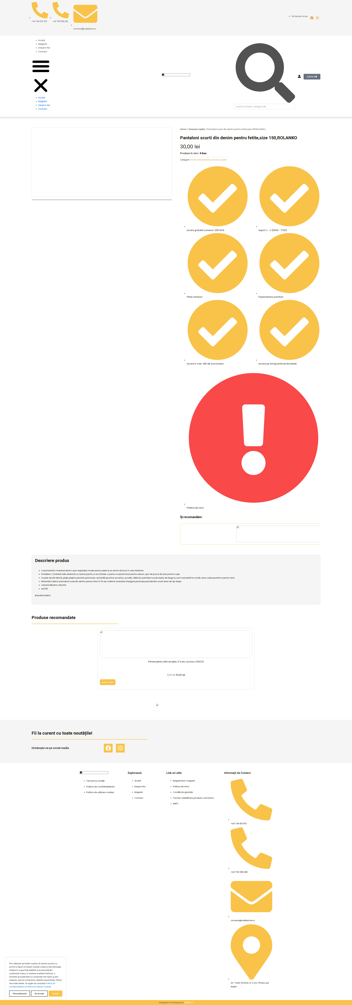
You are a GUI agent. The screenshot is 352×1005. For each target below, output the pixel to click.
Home (183, 129)
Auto (188, 707)
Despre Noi (44, 47)
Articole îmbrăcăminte (199, 160)
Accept (55, 993)
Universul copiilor (196, 129)
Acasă (41, 40)
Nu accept (39, 993)
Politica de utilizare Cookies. (39, 986)
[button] (41, 76)
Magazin (42, 44)
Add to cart (108, 682)
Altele (62, 707)
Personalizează (20, 993)
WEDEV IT (188, 1002)
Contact (42, 51)
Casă (252, 707)
